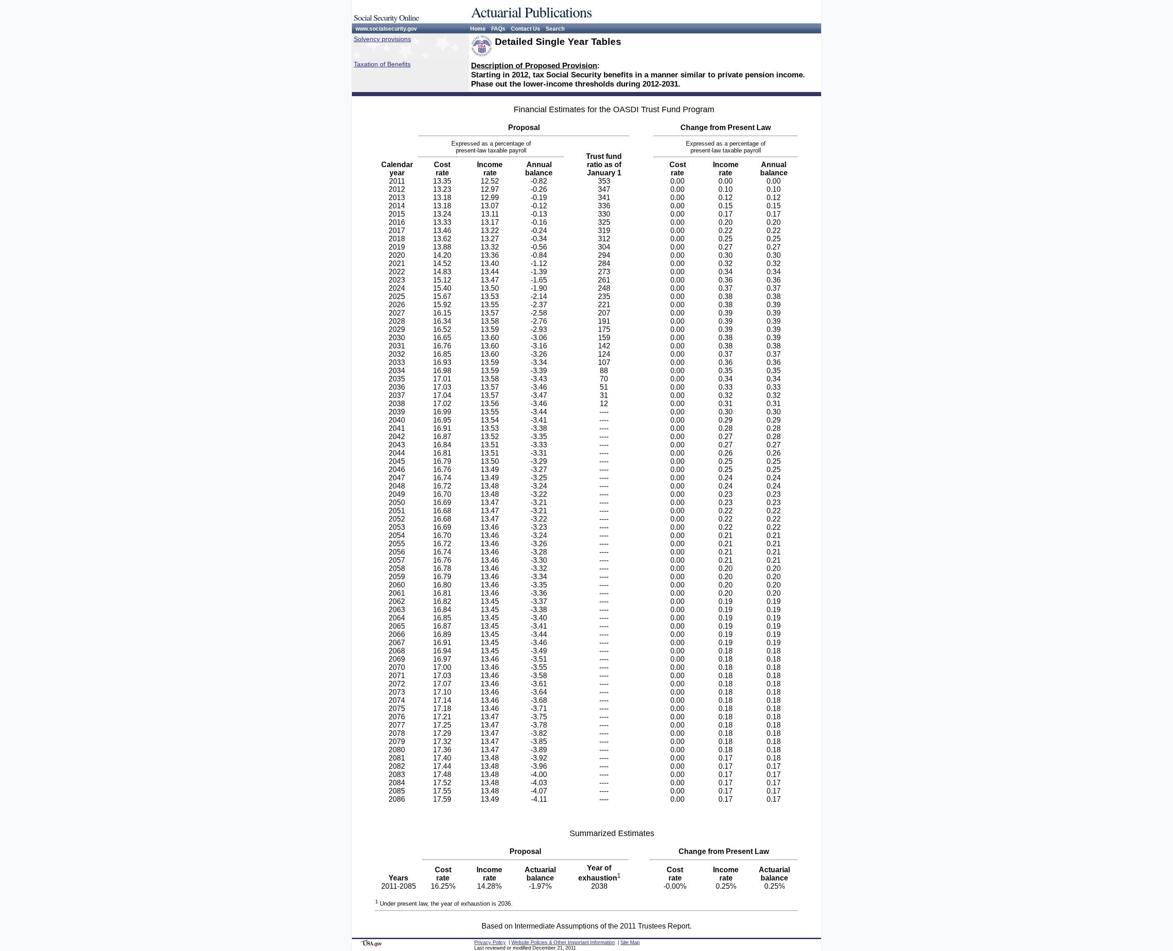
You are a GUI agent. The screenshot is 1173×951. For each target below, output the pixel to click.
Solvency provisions (382, 39)
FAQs (498, 29)
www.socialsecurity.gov (386, 29)
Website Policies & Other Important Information (563, 942)
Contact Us (525, 29)
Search (555, 29)
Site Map (630, 942)
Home (478, 29)
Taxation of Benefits (382, 64)
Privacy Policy (490, 942)
